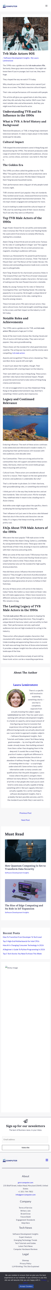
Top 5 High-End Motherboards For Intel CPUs (21, 941)
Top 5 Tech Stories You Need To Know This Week (22, 954)
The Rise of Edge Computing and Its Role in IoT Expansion (24, 907)
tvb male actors (18, 353)
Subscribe (25, 1147)
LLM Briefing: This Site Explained (25, 1266)
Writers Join (25, 1211)
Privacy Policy (25, 1263)
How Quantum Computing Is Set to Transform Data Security (25, 867)
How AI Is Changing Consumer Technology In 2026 (23, 945)
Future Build (26, 1217)
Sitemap (25, 1260)
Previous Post (25, 813)
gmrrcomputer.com (25, 1182)
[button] (47, 1160)
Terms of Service (25, 1208)
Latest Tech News (25, 1246)
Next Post (25, 820)
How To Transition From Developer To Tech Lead (22, 937)
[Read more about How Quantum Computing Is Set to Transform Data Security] (25, 851)
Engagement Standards (25, 1220)
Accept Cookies (26, 1286)
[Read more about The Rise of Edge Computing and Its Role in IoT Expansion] (25, 890)
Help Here (25, 1223)
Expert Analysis (25, 1237)
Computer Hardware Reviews (25, 1249)
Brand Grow (25, 1214)
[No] (48, 1281)
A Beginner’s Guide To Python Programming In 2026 (24, 949)
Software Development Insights (17, 58)
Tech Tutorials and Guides (25, 1243)
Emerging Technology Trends (25, 1240)
